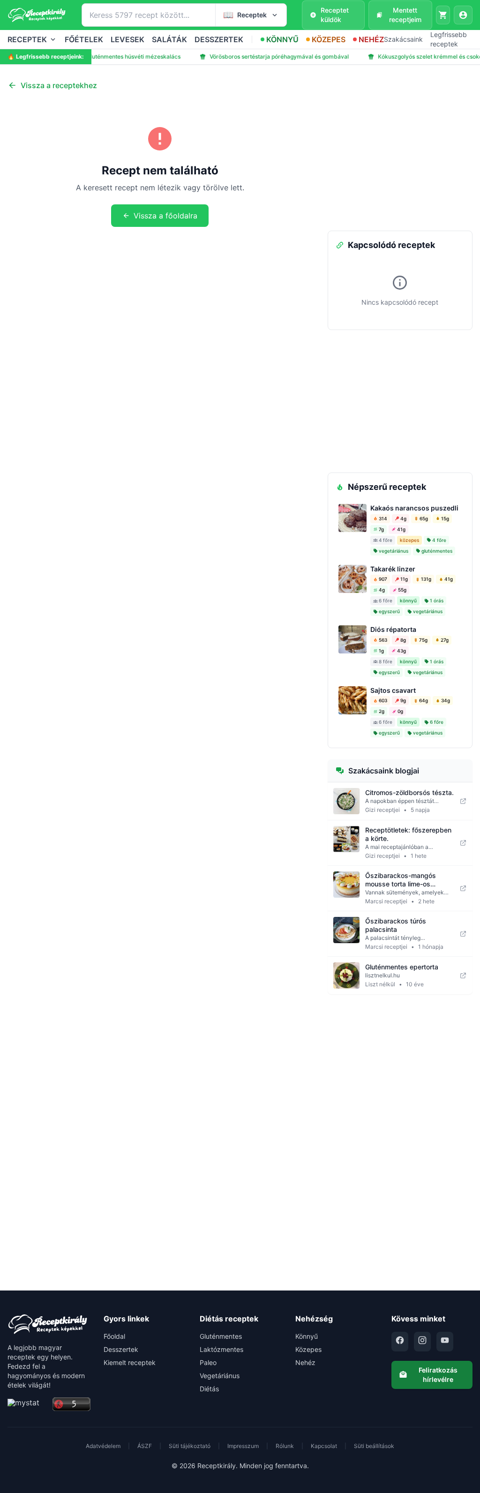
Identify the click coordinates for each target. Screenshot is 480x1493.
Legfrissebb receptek (448, 39)
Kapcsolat (324, 1445)
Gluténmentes (221, 1336)
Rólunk (285, 1445)
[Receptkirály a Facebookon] (399, 1341)
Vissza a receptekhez (59, 85)
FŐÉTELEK (84, 39)
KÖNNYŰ (282, 39)
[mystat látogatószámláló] (27, 1404)
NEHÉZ (371, 39)
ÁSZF (144, 1445)
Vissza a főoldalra (165, 215)
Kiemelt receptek (130, 1362)
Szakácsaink (403, 39)
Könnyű (306, 1336)
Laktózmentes (221, 1349)
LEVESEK (127, 39)
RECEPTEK (27, 39)
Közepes (308, 1349)
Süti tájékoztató (189, 1445)
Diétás (209, 1389)
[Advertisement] (400, 160)
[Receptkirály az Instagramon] (422, 1341)
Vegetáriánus (220, 1376)
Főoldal (114, 1336)
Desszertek (121, 1349)
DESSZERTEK (219, 39)
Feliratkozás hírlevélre (438, 1374)
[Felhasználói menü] (463, 15)
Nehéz (305, 1362)
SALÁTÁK (169, 39)
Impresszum (243, 1445)
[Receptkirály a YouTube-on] (444, 1341)
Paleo (208, 1362)
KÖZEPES (328, 39)
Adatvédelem (103, 1445)
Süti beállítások (374, 1445)
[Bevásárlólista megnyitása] (443, 15)
